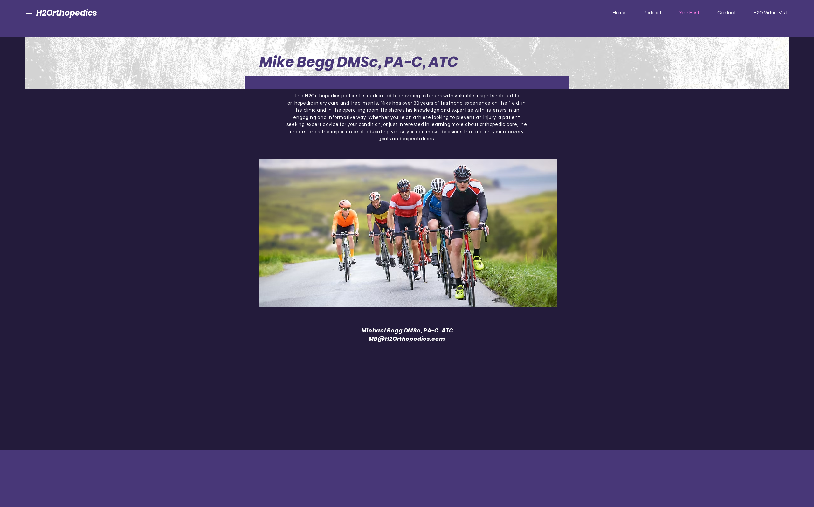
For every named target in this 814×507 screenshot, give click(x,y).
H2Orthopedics (66, 12)
